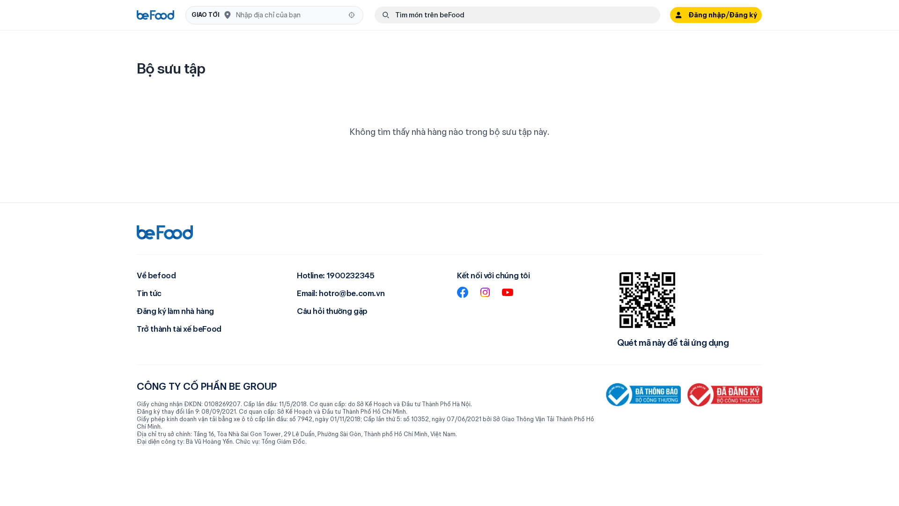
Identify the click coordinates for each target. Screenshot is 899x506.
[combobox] (289, 15)
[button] (274, 15)
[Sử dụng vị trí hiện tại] (351, 15)
